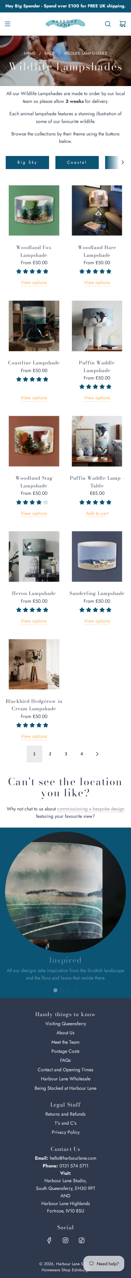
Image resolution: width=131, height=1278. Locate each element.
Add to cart (97, 513)
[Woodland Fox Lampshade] (34, 210)
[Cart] (122, 23)
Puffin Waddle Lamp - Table (97, 481)
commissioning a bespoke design (90, 808)
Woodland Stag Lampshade (34, 481)
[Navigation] (7, 23)
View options (34, 282)
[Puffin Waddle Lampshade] (97, 325)
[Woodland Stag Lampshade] (34, 441)
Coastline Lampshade (34, 362)
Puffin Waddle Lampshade (97, 366)
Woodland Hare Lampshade (97, 251)
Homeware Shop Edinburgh (66, 1270)
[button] (122, 162)
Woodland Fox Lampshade (34, 251)
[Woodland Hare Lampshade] (97, 210)
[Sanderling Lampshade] (97, 556)
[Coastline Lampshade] (34, 325)
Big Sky (27, 162)
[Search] (107, 23)
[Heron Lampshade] (34, 556)
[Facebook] (49, 1240)
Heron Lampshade (34, 593)
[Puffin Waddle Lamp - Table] (97, 441)
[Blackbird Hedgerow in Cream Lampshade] (34, 664)
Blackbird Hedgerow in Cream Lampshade (34, 704)
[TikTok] (81, 1240)
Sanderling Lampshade (97, 593)
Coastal (77, 162)
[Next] (97, 754)
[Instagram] (65, 1240)
